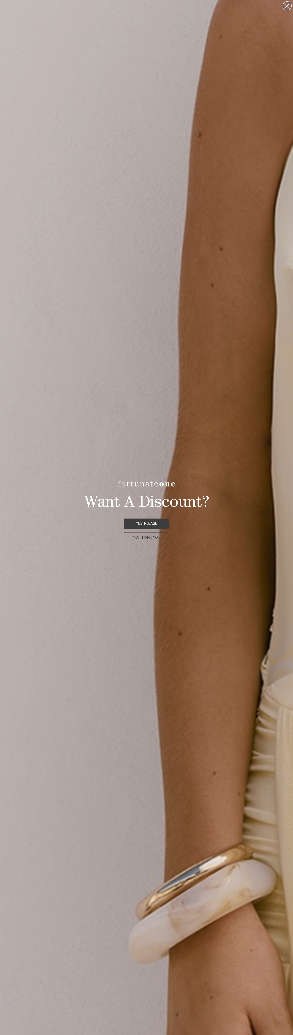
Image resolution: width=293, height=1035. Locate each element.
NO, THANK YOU (146, 537)
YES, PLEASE (146, 523)
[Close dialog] (287, 6)
